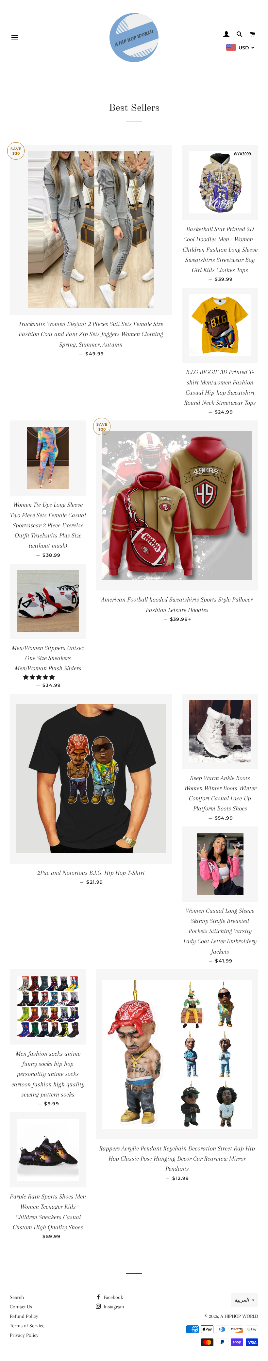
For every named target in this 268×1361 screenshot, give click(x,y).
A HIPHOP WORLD (239, 1316)
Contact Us (21, 1307)
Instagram (113, 1307)
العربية (241, 1300)
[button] (39, 677)
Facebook (112, 1297)
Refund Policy (24, 1316)
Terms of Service (27, 1326)
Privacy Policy (24, 1335)
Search (17, 1297)
